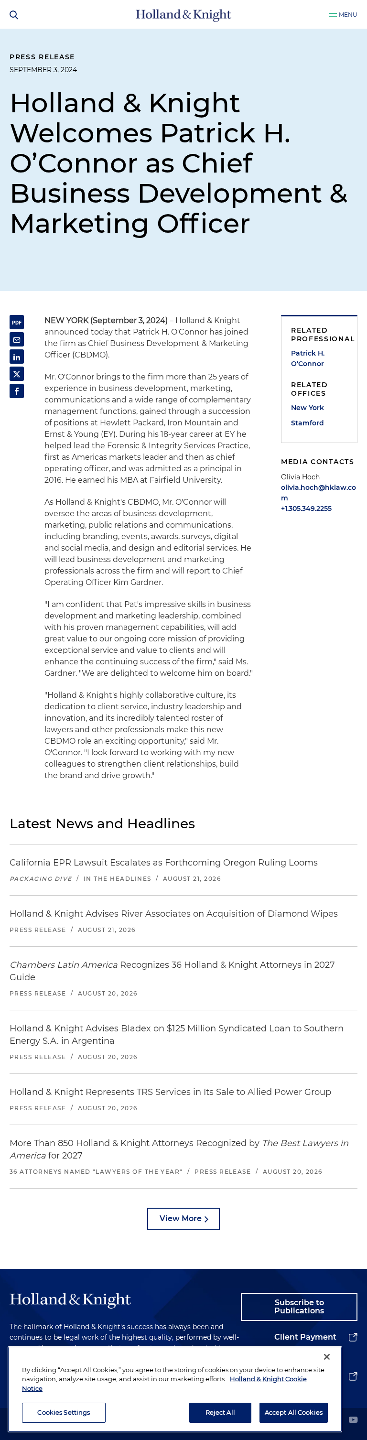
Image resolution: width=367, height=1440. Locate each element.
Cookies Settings (63, 1412)
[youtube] (353, 1420)
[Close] (326, 1356)
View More (181, 1218)
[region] (175, 1389)
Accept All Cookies (294, 1412)
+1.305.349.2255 (306, 508)
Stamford (307, 423)
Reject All (220, 1412)
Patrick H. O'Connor (307, 358)
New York (307, 407)
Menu (348, 14)
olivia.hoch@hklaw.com (318, 492)
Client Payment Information (305, 1344)
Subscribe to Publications (299, 1307)
